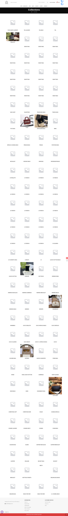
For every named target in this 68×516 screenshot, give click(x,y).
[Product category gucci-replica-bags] (41, 319)
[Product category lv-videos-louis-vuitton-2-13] (27, 204)
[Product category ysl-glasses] (27, 23)
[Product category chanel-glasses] (12, 422)
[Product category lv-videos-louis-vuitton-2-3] (41, 187)
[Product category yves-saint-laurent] (12, 23)
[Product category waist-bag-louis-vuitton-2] (12, 89)
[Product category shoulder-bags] (41, 122)
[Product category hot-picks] (41, 270)
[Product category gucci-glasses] (12, 335)
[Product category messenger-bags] (55, 155)
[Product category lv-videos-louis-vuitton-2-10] (55, 220)
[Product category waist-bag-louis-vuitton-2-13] (27, 56)
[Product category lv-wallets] (12, 171)
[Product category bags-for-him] (27, 487)
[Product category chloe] (41, 405)
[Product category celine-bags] (12, 438)
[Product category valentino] (27, 105)
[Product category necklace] (12, 155)
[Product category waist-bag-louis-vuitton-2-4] (41, 56)
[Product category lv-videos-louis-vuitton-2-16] (55, 171)
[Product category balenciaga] (12, 487)
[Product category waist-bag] (12, 73)
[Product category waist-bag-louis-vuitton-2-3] (55, 40)
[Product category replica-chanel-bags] (12, 138)
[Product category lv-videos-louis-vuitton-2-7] (12, 187)
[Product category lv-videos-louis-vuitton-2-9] (55, 204)
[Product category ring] (55, 122)
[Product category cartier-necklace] (41, 438)
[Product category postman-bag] (55, 138)
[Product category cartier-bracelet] (55, 438)
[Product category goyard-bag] (12, 352)
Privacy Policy (27, 510)
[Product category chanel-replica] (55, 405)
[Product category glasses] (27, 352)
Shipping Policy (27, 505)
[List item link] (14, 503)
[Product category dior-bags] (12, 384)
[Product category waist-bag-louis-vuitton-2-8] (12, 56)
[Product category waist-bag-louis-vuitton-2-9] (55, 56)
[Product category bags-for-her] (41, 487)
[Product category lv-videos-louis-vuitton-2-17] (55, 187)
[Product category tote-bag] (12, 122)
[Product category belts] (41, 465)
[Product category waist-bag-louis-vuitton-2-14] (27, 73)
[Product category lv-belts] (27, 253)
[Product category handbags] (55, 302)
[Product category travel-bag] (55, 105)
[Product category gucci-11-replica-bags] (41, 335)
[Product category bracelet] (12, 471)
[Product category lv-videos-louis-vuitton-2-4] (41, 204)
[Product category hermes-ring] (55, 270)
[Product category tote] (27, 121)
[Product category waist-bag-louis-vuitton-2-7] (27, 40)
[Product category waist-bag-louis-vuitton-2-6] (27, 89)
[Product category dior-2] (27, 384)
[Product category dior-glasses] (55, 368)
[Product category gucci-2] (55, 335)
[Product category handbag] (12, 319)
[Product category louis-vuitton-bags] (55, 253)
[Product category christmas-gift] (12, 405)
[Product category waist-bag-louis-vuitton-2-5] (41, 73)
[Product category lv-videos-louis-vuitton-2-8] (12, 204)
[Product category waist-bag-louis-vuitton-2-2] (55, 89)
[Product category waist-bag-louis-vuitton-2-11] (41, 89)
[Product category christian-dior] (27, 405)
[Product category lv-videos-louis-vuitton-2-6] (41, 237)
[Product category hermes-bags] (12, 302)
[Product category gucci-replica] (55, 319)
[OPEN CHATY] (2, 512)
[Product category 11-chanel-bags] (55, 487)
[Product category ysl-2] (55, 23)
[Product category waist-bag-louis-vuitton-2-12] (41, 40)
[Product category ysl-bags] (41, 23)
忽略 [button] (66, 514)
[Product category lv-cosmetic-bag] (12, 253)
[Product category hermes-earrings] (27, 286)
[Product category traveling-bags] (41, 105)
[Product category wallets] (12, 37)
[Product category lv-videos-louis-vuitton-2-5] (41, 220)
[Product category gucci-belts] (27, 335)
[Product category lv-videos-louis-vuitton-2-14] (27, 220)
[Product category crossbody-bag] (41, 384)
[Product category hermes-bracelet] (41, 286)
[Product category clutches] (55, 387)
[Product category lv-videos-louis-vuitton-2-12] (27, 187)
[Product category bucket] (55, 454)
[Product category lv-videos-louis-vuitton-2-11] (27, 171)
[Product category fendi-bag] (55, 352)
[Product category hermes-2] (27, 302)
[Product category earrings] (41, 368)
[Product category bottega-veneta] (27, 471)
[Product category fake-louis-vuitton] (27, 368)
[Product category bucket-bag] (41, 454)
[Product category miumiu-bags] (27, 155)
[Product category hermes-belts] (55, 286)
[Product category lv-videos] (12, 220)
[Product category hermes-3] (41, 302)
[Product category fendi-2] (12, 368)
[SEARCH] (47, 2)
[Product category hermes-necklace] (12, 286)
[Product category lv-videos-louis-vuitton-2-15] (27, 237)
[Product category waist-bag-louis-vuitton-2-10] (55, 73)
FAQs (46, 505)
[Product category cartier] (12, 454)
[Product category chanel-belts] (27, 422)
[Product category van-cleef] (12, 105)
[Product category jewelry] (27, 270)
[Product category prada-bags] (27, 138)
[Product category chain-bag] (55, 422)
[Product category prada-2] (41, 138)
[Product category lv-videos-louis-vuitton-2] (12, 237)
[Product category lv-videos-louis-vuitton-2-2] (41, 171)
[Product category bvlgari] (27, 454)
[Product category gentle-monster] (41, 352)
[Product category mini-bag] (41, 155)
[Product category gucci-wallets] (27, 319)
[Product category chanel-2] (41, 422)
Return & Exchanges (28, 507)
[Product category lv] (41, 253)
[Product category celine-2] (27, 438)
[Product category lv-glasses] (55, 237)
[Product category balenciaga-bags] (55, 471)
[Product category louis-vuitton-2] (12, 270)
